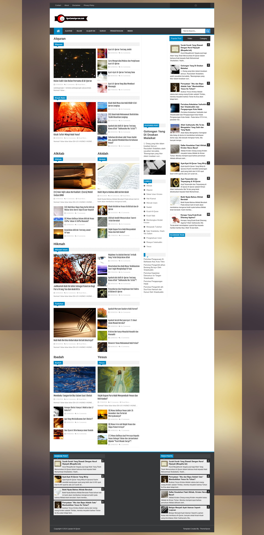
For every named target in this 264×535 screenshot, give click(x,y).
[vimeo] (184, 5)
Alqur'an (90, 31)
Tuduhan (59, 304)
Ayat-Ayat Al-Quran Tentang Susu (121, 72)
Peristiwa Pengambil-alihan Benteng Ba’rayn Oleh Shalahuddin (154, 267)
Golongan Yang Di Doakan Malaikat (154, 135)
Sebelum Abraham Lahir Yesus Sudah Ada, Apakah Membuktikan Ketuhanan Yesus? (123, 140)
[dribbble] (196, 5)
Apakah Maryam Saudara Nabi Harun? (123, 309)
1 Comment (81, 224)
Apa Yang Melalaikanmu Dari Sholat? (78, 419)
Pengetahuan (116, 31)
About (66, 5)
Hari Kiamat (151, 199)
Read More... (82, 84)
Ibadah (149, 207)
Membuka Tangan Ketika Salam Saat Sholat (73, 395)
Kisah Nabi (150, 216)
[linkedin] (201, 5)
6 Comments (81, 236)
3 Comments (125, 212)
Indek (130, 31)
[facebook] (172, 5)
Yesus (148, 246)
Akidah (102, 159)
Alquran (149, 190)
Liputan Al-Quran (74, 529)
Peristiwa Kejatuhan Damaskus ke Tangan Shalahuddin (152, 275)
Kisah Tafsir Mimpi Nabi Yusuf (67, 134)
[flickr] (190, 5)
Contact (58, 5)
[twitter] (178, 5)
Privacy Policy (89, 5)
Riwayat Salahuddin (154, 242)
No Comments (125, 53)
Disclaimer (76, 5)
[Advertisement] (160, 18)
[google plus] (207, 5)
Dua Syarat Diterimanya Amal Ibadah (78, 430)
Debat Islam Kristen (154, 194)
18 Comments (114, 195)
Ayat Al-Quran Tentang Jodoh (119, 49)
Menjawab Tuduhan (154, 227)
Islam (79, 31)
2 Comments (70, 84)
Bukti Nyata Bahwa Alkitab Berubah (113, 192)
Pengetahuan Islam (154, 238)
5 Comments (125, 235)
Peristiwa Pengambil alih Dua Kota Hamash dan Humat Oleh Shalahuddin (153, 289)
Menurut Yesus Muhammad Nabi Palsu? (123, 343)
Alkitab (68, 31)
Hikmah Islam (151, 203)
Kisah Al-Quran (152, 211)
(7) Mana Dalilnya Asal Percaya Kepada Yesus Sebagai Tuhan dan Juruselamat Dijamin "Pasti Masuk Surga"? (123, 438)
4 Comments (70, 199)
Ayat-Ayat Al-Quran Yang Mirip (75, 477)
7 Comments (81, 213)
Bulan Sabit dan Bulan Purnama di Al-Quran (73, 81)
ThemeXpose (205, 529)
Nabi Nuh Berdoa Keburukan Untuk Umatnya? (73, 340)
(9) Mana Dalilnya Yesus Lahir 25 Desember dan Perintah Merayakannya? (120, 413)
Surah (103, 31)
